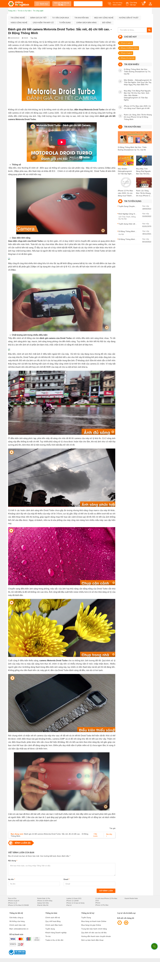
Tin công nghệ (18, 18)
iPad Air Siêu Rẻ (42, 905)
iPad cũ (69, 905)
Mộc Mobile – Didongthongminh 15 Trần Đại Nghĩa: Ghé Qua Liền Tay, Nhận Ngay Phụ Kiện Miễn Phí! (125, 171)
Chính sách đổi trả (52, 918)
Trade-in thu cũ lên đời (54, 940)
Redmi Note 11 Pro (43, 898)
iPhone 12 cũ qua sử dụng (75, 903)
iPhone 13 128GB (72, 901)
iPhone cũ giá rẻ (13, 901)
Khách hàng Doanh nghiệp (55, 933)
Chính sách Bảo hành (53, 925)
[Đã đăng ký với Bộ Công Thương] (17, 952)
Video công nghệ (19, 23)
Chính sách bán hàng (86, 23)
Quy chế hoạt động (52, 921)
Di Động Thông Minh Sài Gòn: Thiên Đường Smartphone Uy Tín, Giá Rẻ (132, 148)
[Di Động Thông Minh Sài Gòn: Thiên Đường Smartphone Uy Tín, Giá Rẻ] (135, 138)
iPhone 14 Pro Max (101, 905)
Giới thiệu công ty (16, 918)
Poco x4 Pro (12, 898)
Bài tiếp (109, 834)
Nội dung (12, 861)
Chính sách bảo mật (17, 925)
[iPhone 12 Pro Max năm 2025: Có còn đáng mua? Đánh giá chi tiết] (126, 183)
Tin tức (48, 936)
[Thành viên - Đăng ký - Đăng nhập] (150, 4)
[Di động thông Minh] (18, 3)
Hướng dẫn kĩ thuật (128, 18)
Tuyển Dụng (86, 918)
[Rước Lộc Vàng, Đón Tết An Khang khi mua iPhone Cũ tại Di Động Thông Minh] (144, 183)
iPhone (97, 903)
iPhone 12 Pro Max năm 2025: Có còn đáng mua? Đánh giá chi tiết (125, 193)
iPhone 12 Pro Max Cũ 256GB (18, 905)
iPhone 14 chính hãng (44, 901)
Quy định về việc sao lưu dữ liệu (94, 933)
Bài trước (95, 835)
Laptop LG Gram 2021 (74, 898)
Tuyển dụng (65, 23)
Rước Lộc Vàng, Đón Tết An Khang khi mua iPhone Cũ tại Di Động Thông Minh (143, 193)
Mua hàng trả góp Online (91, 925)
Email (66, 879)
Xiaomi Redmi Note (131, 898)
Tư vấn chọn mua (60, 18)
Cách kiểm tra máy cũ (43, 23)
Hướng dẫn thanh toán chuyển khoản (96, 936)
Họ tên (11, 879)
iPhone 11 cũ (12, 903)
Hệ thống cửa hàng (17, 921)
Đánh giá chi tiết (38, 18)
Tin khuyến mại (81, 18)
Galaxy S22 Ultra (43, 903)
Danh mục (44, 4)
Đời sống (106, 23)
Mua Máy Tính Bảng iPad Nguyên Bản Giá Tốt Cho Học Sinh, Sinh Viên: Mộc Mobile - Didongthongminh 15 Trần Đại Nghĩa (143, 171)
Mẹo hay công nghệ (103, 18)
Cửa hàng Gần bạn (133, 4)
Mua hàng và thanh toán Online (93, 921)
